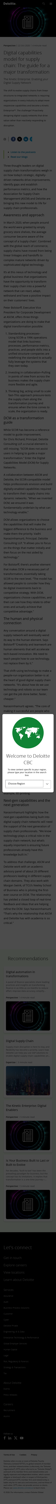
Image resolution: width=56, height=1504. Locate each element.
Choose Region (16, 783)
